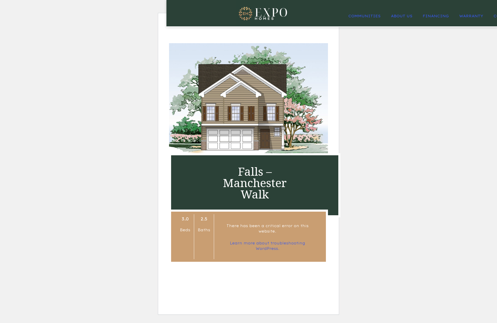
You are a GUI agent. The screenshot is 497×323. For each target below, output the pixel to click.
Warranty (471, 16)
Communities (364, 16)
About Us (401, 16)
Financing (436, 16)
